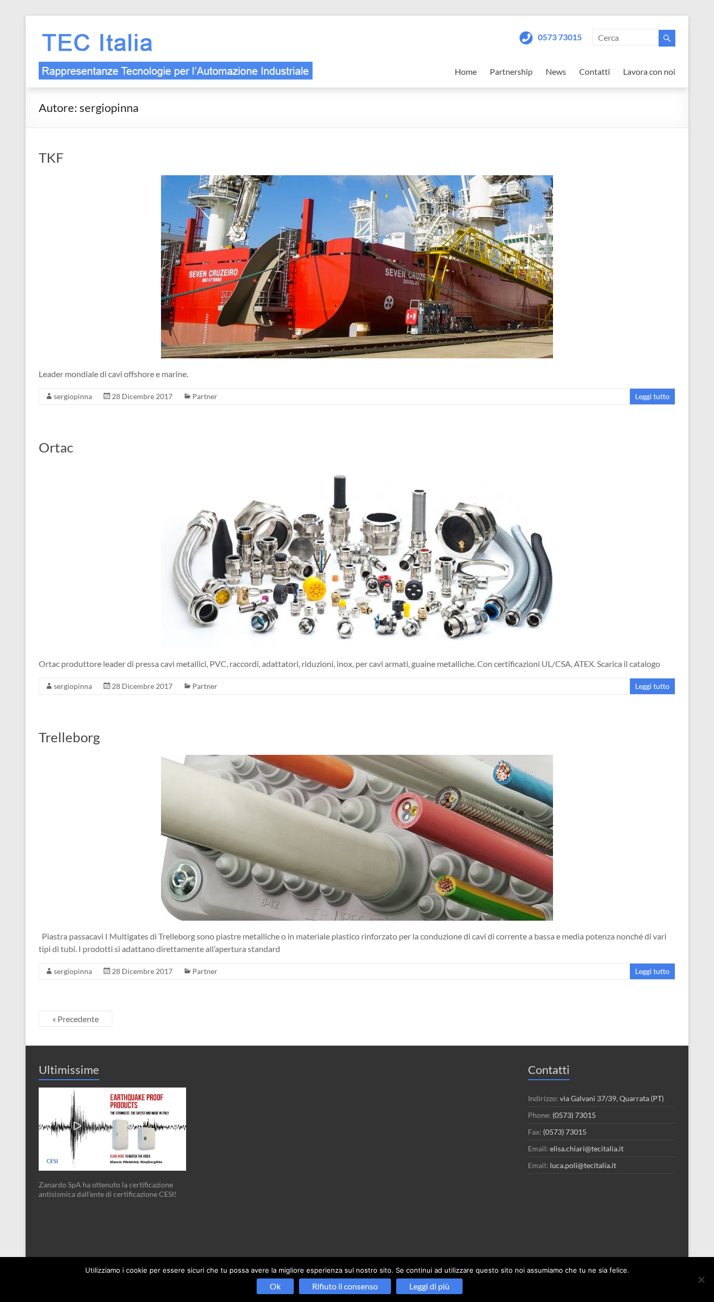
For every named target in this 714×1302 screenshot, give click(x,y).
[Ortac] (357, 470)
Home (466, 71)
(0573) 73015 (574, 1115)
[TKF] (357, 180)
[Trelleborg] (357, 760)
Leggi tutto (652, 396)
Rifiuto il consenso (345, 1286)
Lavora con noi (649, 71)
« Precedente (75, 1019)
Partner (204, 396)
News (556, 71)
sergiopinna (73, 396)
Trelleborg (69, 737)
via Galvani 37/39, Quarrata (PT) (612, 1098)
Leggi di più (429, 1286)
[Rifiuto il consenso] (701, 1279)
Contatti (594, 71)
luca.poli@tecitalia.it (583, 1165)
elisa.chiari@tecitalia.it (587, 1148)
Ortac (56, 447)
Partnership (511, 71)
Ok (275, 1286)
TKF (51, 157)
